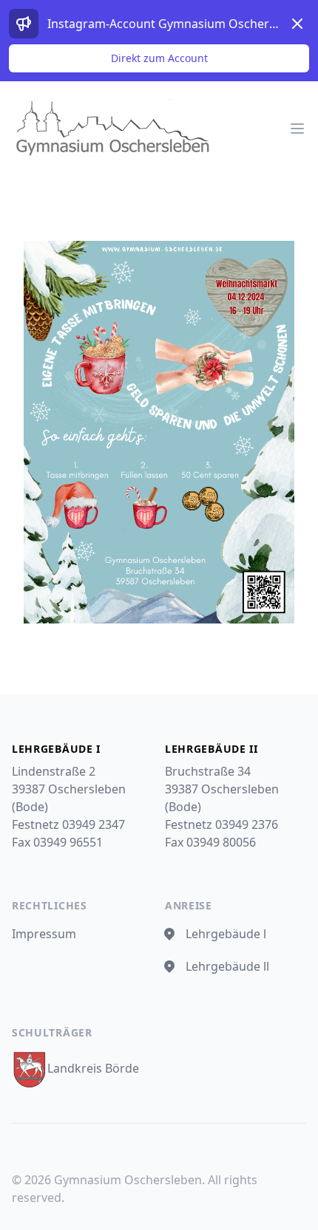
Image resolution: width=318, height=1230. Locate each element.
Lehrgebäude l (226, 934)
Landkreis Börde (93, 1068)
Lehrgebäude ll (227, 966)
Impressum (44, 934)
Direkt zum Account (159, 58)
